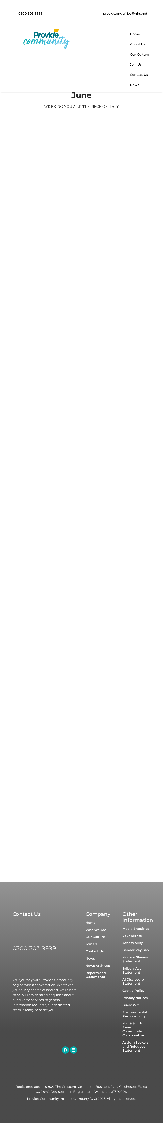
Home (135, 34)
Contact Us (139, 75)
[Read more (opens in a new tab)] (124, 13)
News (134, 85)
